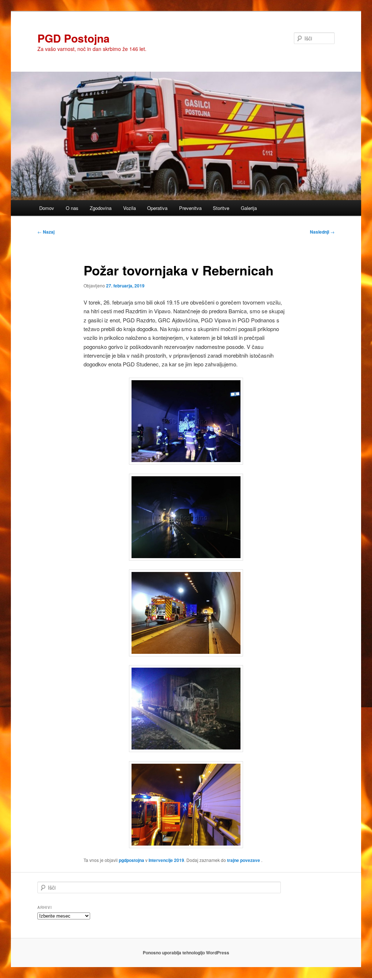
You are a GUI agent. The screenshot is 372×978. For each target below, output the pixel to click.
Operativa (157, 207)
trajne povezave (243, 860)
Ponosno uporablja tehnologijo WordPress (186, 952)
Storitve (221, 207)
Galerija (249, 207)
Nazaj (45, 231)
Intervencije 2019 (166, 860)
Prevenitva (190, 207)
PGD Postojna (73, 38)
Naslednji (322, 231)
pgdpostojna (131, 860)
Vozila (129, 207)
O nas (72, 207)
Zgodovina (101, 207)
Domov (46, 207)
